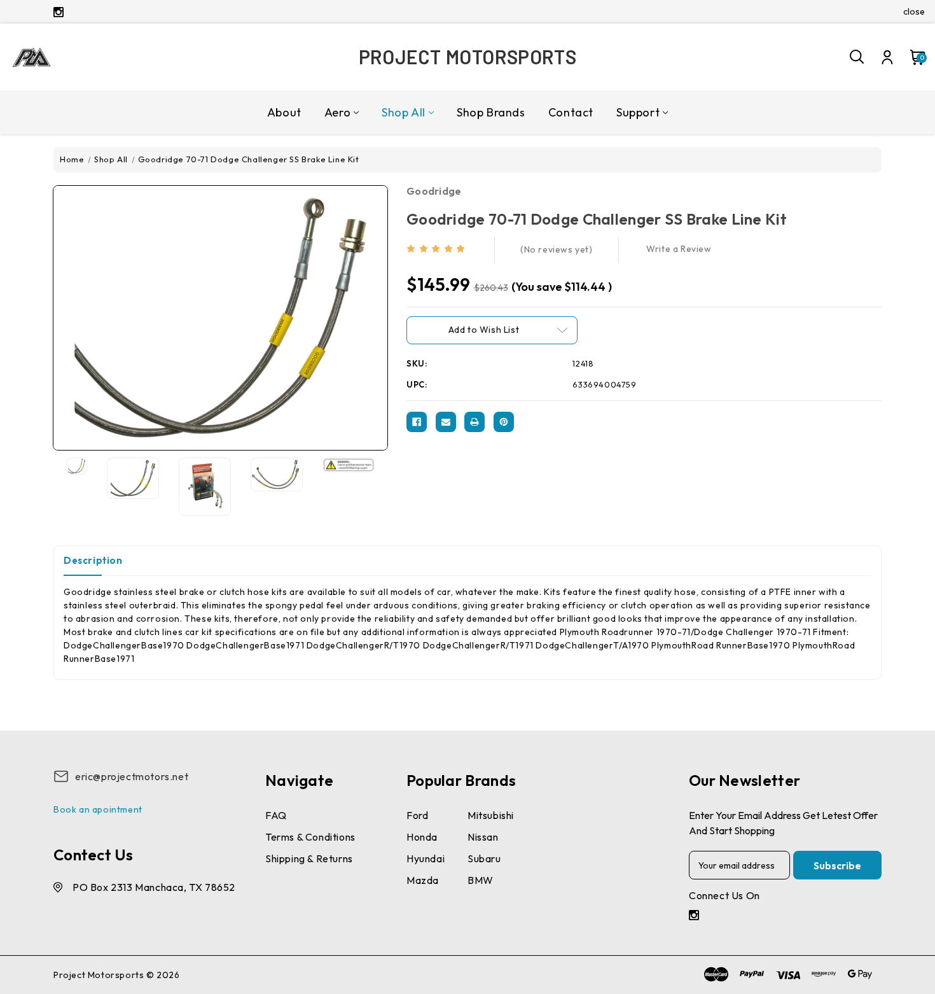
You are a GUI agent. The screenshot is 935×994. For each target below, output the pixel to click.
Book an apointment (97, 809)
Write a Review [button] (678, 249)
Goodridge (434, 191)
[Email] (446, 422)
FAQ (276, 815)
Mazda (422, 880)
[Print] (474, 422)
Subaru (484, 858)
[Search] (857, 57)
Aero (337, 112)
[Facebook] (416, 422)
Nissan (483, 836)
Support (638, 112)
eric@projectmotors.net (131, 776)
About (284, 112)
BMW (481, 880)
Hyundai (425, 858)
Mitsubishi (491, 815)
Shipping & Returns (309, 858)
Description (93, 560)
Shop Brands (491, 112)
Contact (570, 112)
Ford (417, 815)
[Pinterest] (504, 422)
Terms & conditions (310, 836)
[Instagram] (58, 12)
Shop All (404, 112)
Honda (422, 836)
